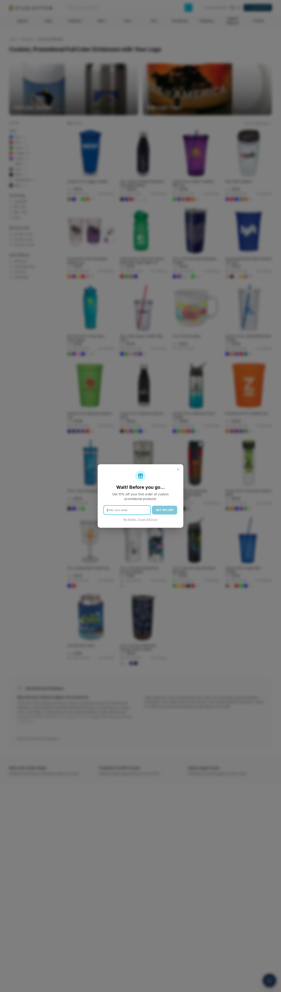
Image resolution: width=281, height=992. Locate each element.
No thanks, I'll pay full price (140, 519)
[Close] (178, 469)
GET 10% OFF (164, 510)
